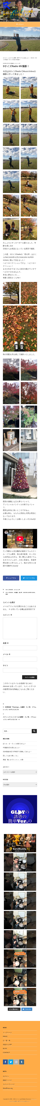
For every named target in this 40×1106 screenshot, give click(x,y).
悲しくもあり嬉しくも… (11, 755)
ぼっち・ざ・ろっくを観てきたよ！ (14, 743)
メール (6, 654)
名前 (6, 643)
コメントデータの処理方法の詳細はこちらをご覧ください (19, 689)
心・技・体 (6, 1040)
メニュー (21, 24)
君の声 (20, 592)
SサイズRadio (9, 589)
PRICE (5, 1036)
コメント (7, 615)
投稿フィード (7, 1080)
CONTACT (6, 1052)
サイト (5, 665)
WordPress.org (8, 1088)
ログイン (6, 1076)
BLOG (5, 1048)
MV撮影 (16, 592)
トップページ (7, 1032)
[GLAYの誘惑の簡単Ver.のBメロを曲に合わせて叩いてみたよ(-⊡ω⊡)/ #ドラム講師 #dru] (20, 812)
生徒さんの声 (7, 1044)
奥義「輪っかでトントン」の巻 (13, 759)
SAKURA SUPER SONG (29, 592)
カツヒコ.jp (17, 63)
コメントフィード (9, 1084)
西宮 (7, 594)
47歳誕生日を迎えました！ (11, 747)
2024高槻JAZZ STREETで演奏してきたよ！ (17, 751)
